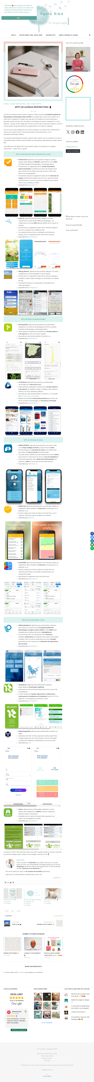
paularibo (9, 916)
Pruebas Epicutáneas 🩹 (11, 953)
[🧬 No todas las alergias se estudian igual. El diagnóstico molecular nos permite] (38, 1015)
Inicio (13, 35)
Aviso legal (47, 1060)
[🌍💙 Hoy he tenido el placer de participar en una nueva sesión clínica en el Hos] (47, 1015)
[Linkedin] (10, 883)
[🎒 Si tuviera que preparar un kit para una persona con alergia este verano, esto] (47, 1006)
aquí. (49, 336)
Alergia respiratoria (17, 104)
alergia (6, 911)
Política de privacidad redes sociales (47, 1053)
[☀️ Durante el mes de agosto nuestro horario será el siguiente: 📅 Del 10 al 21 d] (56, 997)
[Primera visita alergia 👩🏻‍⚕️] (53, 893)
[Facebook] (13, 883)
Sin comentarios (58, 916)
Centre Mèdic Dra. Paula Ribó (30, 35)
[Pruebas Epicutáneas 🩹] (59, 923)
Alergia (6, 104)
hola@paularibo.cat (72, 147)
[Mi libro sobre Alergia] (13, 893)
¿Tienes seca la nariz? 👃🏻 (79, 1012)
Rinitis (39, 104)
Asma (28, 104)
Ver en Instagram (47, 1022)
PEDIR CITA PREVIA (73, 151)
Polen (33, 104)
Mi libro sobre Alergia (10, 899)
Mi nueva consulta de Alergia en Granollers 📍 (32, 900)
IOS (36, 185)
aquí (49, 394)
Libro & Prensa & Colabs (68, 35)
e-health (18, 911)
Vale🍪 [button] (19, 18)
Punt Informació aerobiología (30, 396)
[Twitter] (8, 883)
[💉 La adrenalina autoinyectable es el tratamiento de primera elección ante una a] (38, 1006)
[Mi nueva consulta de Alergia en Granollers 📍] (33, 893)
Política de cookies (47, 1058)
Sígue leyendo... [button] (24, 12)
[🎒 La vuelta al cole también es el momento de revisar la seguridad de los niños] (38, 997)
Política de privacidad (47, 1056)
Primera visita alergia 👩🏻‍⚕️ (51, 899)
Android (31, 185)
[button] (28, 1018)
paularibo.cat (57, 878)
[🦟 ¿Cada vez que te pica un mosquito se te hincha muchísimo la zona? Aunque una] (47, 997)
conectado (21, 972)
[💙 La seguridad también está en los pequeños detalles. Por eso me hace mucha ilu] (56, 1015)
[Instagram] (5, 883)
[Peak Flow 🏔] (7, 923)
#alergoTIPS (50, 35)
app (12, 911)
